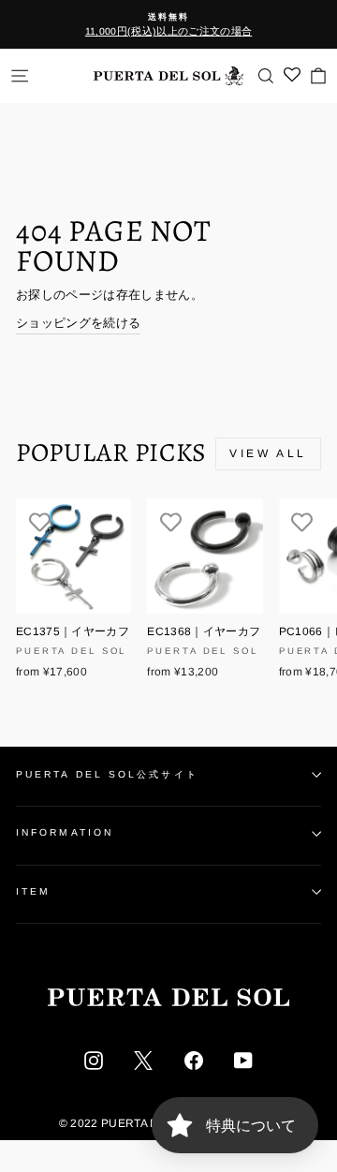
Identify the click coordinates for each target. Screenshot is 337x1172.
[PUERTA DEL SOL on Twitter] (143, 1060)
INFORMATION (64, 832)
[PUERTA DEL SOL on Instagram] (93, 1060)
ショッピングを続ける (78, 323)
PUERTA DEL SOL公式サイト (107, 774)
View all (268, 453)
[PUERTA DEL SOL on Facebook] (193, 1060)
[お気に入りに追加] (39, 522)
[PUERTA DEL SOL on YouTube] (243, 1060)
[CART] (318, 75)
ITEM (33, 891)
